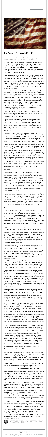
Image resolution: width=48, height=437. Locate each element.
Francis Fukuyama (8, 54)
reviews (10, 14)
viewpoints (16, 14)
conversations (24, 14)
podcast (31, 14)
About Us (21, 432)
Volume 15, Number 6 (10, 418)
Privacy (26, 432)
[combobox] (36, 9)
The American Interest (11, 10)
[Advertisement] (24, 3)
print (36, 14)
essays (5, 14)
